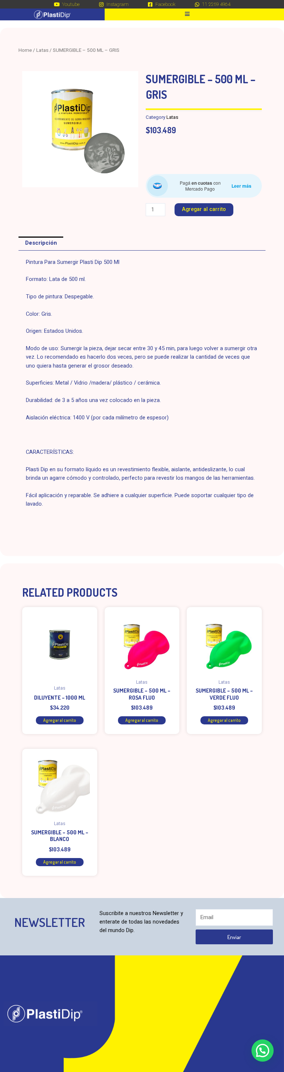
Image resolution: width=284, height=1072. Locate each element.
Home (25, 50)
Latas (42, 50)
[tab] (40, 244)
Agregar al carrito (204, 209)
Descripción (41, 243)
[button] (262, 1050)
